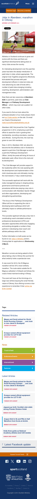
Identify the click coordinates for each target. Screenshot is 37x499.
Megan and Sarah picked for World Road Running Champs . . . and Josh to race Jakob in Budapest (18, 321)
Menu (32, 4)
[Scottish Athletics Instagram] (30, 461)
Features (7, 368)
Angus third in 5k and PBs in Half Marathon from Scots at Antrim (17, 420)
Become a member (24, 10)
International (9, 362)
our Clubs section (11, 117)
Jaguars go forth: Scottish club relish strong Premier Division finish (17, 408)
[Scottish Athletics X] (12, 461)
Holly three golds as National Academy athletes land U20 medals (17, 432)
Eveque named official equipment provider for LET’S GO (17, 334)
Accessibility (8, 486)
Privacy (17, 486)
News (4, 344)
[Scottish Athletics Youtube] (18, 461)
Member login (11, 10)
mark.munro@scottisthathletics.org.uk (15, 122)
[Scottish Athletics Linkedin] (24, 461)
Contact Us (26, 488)
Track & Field (8, 350)
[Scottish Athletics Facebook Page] (7, 461)
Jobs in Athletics (18, 239)
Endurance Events (10, 356)
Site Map (18, 488)
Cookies (23, 486)
